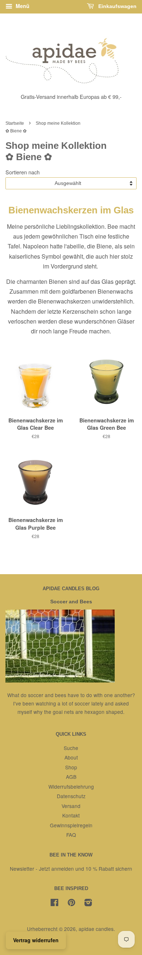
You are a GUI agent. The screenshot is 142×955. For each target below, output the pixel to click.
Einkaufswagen (117, 6)
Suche (71, 747)
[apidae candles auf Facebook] (54, 903)
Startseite (14, 123)
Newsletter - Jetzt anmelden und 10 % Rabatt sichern (71, 868)
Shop (71, 767)
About (71, 757)
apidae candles (96, 928)
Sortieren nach (22, 172)
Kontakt (71, 815)
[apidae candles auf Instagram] (88, 903)
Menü (21, 5)
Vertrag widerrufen (36, 940)
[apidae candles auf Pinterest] (71, 903)
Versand (71, 805)
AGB (71, 776)
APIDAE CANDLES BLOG (71, 588)
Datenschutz (71, 796)
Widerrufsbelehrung (71, 786)
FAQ (71, 834)
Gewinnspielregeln (71, 825)
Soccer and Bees (71, 601)
